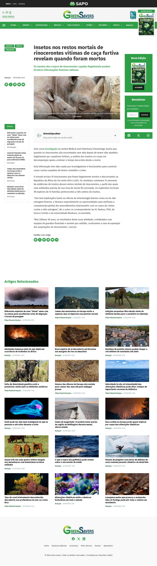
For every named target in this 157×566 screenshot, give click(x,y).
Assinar (138, 87)
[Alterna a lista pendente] (18, 25)
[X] (11, 84)
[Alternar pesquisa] (3, 12)
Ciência (19, 46)
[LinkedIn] (15, 84)
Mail (15, 4)
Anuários (129, 25)
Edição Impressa (8, 16)
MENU (8, 4)
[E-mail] (23, 84)
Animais (9, 46)
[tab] (10, 126)
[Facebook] (6, 84)
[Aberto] (3, 25)
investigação (51, 149)
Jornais (21, 4)
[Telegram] (57, 240)
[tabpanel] (16, 166)
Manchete (10, 50)
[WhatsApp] (19, 84)
